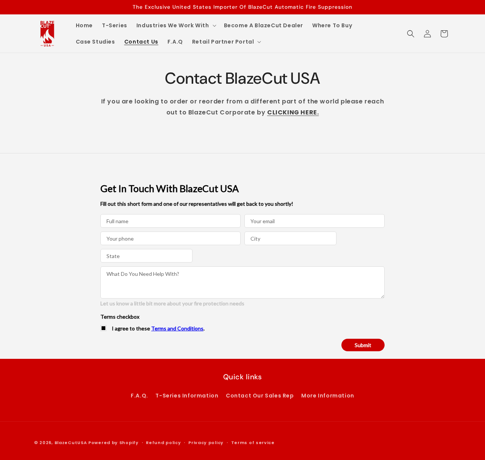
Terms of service (253, 443)
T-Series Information (186, 395)
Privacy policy (206, 443)
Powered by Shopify (113, 443)
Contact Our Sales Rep (260, 395)
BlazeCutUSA (71, 443)
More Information (327, 395)
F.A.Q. (139, 395)
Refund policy (163, 443)
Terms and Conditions (177, 328)
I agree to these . (158, 328)
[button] (175, 25)
